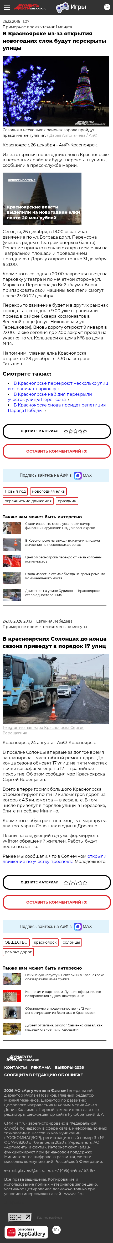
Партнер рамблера (49, 1217)
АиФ (93, 135)
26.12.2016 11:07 (16, 21)
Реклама (41, 1067)
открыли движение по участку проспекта (54, 859)
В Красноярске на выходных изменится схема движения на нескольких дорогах (62, 542)
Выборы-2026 (69, 1067)
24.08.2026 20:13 (17, 621)
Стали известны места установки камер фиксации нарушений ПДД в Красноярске (60, 526)
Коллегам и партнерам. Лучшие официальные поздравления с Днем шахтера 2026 (63, 994)
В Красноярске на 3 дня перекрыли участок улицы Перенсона (50, 397)
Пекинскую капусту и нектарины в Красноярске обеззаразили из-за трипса (64, 977)
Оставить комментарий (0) (57, 451)
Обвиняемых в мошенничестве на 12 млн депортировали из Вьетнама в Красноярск (60, 1010)
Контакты (15, 1067)
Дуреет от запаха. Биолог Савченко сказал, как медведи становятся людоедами (63, 1027)
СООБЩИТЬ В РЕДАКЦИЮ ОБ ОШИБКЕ (43, 1074)
